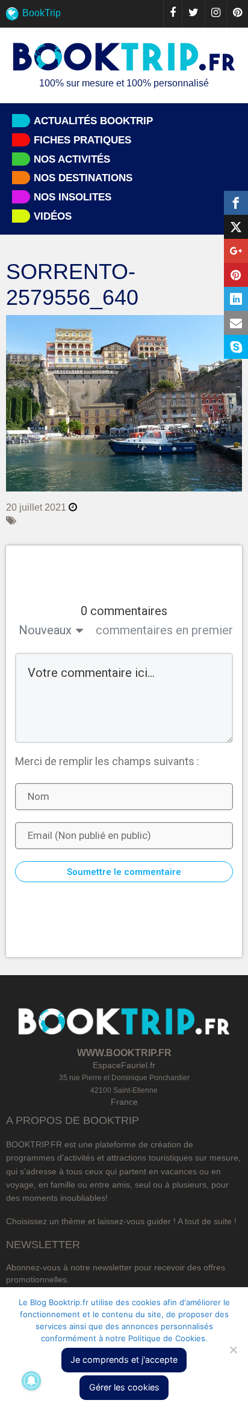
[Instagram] (215, 14)
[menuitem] (124, 14)
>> (229, 365)
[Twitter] (193, 14)
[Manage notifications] (31, 1380)
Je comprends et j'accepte (124, 1359)
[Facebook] (172, 14)
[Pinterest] (237, 14)
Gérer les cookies (124, 1387)
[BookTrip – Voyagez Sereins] (124, 58)
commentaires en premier (164, 630)
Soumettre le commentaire (124, 872)
